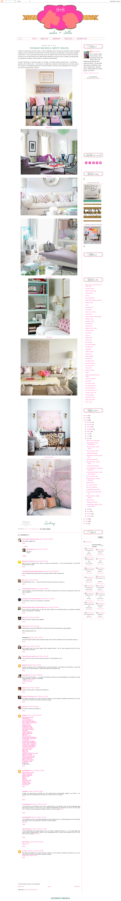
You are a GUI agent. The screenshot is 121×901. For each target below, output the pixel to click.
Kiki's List (87, 335)
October (89, 427)
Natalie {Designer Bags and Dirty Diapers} (33, 607)
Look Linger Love (89, 347)
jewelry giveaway (27, 681)
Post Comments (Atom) (31, 889)
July (88, 433)
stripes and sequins (90, 378)
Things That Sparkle (90, 399)
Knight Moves (88, 337)
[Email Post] (40, 528)
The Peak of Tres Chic (90, 392)
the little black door (90, 388)
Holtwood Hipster (89, 330)
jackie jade (25, 675)
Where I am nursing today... (93, 440)
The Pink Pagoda (89, 395)
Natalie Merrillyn (89, 356)
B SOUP (87, 295)
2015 (86, 415)
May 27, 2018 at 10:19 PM (37, 770)
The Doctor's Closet (90, 383)
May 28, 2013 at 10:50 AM (32, 617)
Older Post (77, 886)
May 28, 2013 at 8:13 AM (41, 561)
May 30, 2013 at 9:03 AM (31, 706)
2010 (86, 523)
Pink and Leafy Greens (92, 476)
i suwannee (88, 333)
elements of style (89, 321)
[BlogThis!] (45, 529)
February (89, 513)
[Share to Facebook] (48, 529)
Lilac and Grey (88, 342)
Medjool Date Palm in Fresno (29, 855)
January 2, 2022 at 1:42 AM (39, 829)
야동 (62, 809)
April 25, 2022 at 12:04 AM (36, 842)
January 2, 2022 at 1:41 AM (39, 804)
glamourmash (88, 326)
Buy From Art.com (89, 555)
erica (23, 706)
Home (49, 886)
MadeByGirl (88, 349)
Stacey (24, 687)
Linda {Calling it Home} (28, 588)
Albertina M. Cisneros (28, 561)
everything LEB (89, 323)
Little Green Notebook (90, 344)
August (89, 431)
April (88, 509)
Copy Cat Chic (88, 314)
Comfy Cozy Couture (90, 312)
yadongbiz (25, 791)
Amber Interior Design (90, 291)
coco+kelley (88, 309)
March (88, 511)
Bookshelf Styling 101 (92, 459)
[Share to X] (46, 529)
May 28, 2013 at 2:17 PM (33, 646)
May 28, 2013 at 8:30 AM (51, 571)
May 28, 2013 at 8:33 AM (31, 580)
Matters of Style (89, 351)
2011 (86, 521)
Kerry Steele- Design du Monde (30, 539)
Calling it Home (89, 302)
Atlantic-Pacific (89, 293)
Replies (26, 546)
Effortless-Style (89, 319)
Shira (23, 626)
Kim (23, 580)
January (89, 516)
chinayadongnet (26, 817)
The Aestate (88, 381)
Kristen (24, 646)
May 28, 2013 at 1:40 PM (35, 637)
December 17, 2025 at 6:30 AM (35, 851)
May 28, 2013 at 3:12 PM (41, 656)
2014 (86, 418)
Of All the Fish (88, 358)
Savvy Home (88, 368)
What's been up (90, 482)
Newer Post (21, 886)
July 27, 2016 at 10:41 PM (34, 715)
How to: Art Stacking (91, 487)
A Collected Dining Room (92, 466)
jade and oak (30, 679)
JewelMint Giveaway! (91, 453)
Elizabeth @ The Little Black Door (31, 598)
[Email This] (43, 529)
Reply (23, 543)
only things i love (89, 361)
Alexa (23, 617)
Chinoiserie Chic (89, 307)
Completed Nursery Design (93, 489)
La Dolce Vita (88, 340)
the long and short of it (91, 390)
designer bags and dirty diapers (93, 316)
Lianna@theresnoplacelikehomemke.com (33, 571)
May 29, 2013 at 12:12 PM (41, 696)
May (88, 438)
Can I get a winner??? (92, 485)
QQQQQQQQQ (26, 770)
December (89, 422)
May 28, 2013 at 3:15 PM (34, 665)
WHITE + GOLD (88, 402)
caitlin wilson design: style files (93, 300)
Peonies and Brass (90, 363)
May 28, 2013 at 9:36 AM (52, 607)
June (88, 436)
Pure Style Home (89, 365)
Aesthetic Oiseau (89, 288)
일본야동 (24, 822)
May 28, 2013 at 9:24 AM (47, 598)
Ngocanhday (25, 842)
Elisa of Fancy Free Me (28, 656)
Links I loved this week (92, 451)
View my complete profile (91, 73)
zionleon (24, 851)
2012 (86, 519)
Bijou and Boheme (89, 298)
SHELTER (87, 372)
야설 (23, 796)
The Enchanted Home (90, 385)
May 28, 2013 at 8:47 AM (40, 549)
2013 (86, 420)
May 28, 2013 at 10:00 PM (35, 675)
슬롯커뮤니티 (25, 844)
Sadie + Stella (28, 528)
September (90, 429)
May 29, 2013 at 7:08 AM (32, 687)
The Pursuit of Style (90, 397)
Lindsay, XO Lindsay (28, 696)
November (89, 424)
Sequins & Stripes (89, 370)
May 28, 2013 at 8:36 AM (42, 588)
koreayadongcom (27, 804)
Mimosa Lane (88, 354)
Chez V (87, 305)
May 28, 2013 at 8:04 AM (46, 539)
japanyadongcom (27, 829)
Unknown (24, 665)
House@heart (30, 549)
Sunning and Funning (91, 502)
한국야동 (37, 833)
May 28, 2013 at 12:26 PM (32, 626)
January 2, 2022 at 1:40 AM (36, 791)
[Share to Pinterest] (50, 529)
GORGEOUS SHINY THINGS (91, 328)
